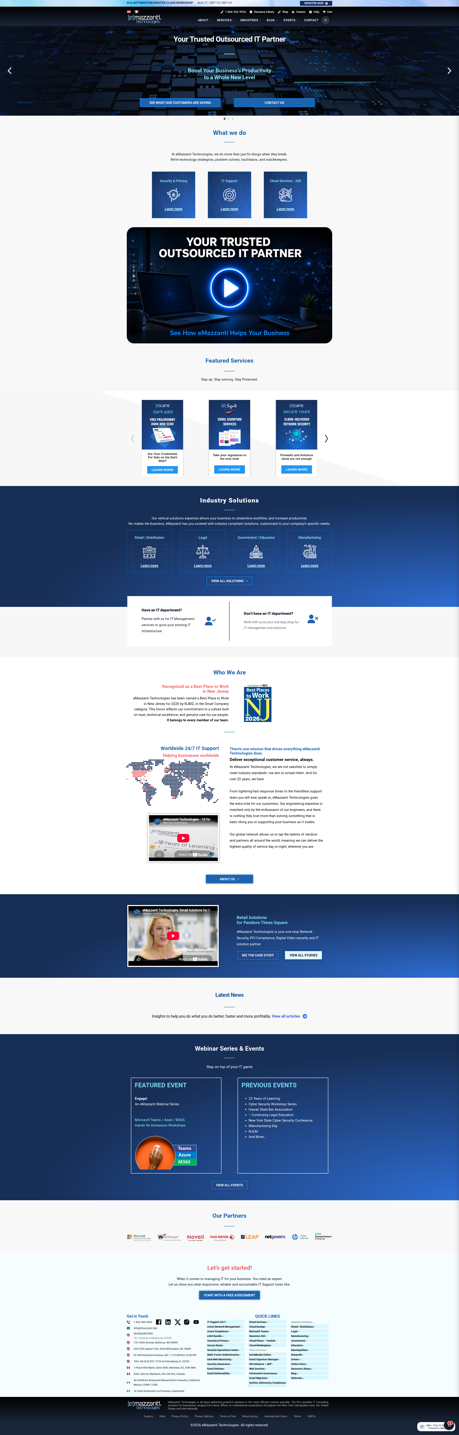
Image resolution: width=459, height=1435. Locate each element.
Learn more (173, 209)
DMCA (311, 1416)
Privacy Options (204, 1416)
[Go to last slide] (9, 70)
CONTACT (311, 20)
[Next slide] (449, 70)
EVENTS (289, 20)
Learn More (162, 470)
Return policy (250, 1416)
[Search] (325, 20)
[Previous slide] (132, 438)
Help (162, 1416)
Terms (297, 1416)
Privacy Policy (180, 1416)
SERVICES (224, 20)
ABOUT (203, 20)
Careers (148, 1416)
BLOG (271, 20)
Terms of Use (228, 1416)
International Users (275, 1416)
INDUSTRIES (249, 20)
